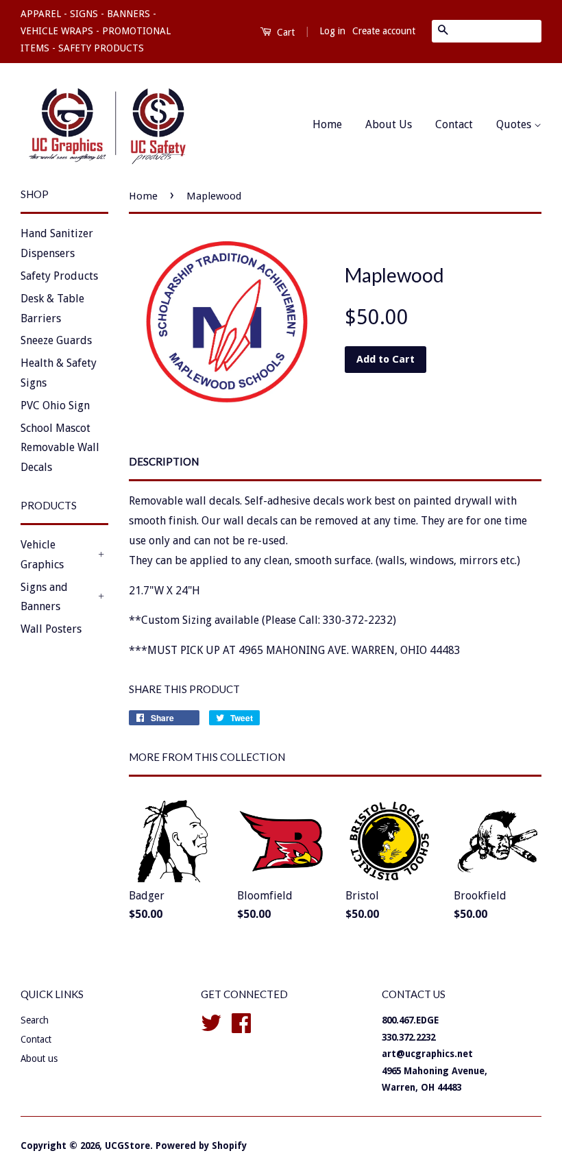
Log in (332, 30)
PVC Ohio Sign (55, 405)
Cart (284, 32)
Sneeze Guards (56, 340)
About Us (388, 124)
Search (35, 1020)
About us (39, 1058)
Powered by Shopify (201, 1145)
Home (327, 124)
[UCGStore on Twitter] (211, 1021)
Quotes (515, 124)
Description (164, 461)
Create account (383, 30)
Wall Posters (51, 628)
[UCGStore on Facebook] (241, 1021)
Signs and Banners (44, 597)
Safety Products (59, 275)
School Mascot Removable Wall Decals (60, 448)
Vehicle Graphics (42, 554)
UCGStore (127, 1145)
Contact (454, 124)
